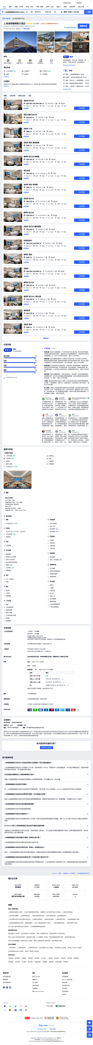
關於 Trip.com (36, 976)
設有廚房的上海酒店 (60, 947)
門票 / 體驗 (39, 7)
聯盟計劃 (64, 982)
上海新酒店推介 (21, 947)
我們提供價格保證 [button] (71, 27)
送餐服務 (8, 596)
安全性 (64, 994)
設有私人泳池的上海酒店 (75, 947)
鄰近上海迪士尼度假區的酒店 (16, 937)
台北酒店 (43, 958)
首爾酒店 (76, 958)
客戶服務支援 (7, 976)
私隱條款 (35, 988)
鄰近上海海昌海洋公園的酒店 (42, 940)
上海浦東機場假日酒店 (14, 23)
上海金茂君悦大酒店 (71, 923)
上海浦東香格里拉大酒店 (15, 912)
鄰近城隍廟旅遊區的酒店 (56, 937)
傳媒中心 (35, 979)
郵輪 (65, 7)
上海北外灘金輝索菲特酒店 (31, 912)
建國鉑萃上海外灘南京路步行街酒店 (50, 912)
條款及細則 (35, 985)
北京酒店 (17, 962)
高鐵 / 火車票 (19, 7)
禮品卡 (58, 7)
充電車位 (51, 456)
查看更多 (6, 86)
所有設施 (6, 76)
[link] (66, 3)
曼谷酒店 (56, 958)
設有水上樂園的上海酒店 (32, 951)
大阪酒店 (63, 958)
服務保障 (5, 979)
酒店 (60, 873)
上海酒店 (72, 873)
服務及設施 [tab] (21, 96)
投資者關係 (65, 976)
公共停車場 (9, 456)
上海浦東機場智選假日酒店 (16, 923)
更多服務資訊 (7, 982)
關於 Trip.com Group (38, 991)
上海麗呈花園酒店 (37, 919)
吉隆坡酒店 (37, 962)
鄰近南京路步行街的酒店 (28, 933)
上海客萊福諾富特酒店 (38, 915)
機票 (10, 7)
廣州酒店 (37, 958)
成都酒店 (51, 962)
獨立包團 (81, 7)
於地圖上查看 (67, 89)
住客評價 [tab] (12, 96)
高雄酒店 (65, 962)
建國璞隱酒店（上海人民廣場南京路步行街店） (38, 923)
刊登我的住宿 (66, 985)
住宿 (4, 7)
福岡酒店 (10, 962)
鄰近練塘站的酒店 (57, 940)
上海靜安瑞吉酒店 (49, 919)
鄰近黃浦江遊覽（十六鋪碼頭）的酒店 (37, 937)
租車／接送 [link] (29, 7)
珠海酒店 (23, 958)
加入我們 (35, 982)
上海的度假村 (12, 947)
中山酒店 (23, 962)
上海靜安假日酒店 (60, 919)
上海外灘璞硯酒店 (51, 915)
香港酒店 (17, 958)
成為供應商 (65, 991)
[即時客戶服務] (89, 1035)
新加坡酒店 (58, 962)
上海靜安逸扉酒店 (25, 915)
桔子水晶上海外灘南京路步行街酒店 (18, 926)
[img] (20, 42)
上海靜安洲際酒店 (67, 912)
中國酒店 (65, 873)
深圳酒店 (10, 958)
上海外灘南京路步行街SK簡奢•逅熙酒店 (19, 919)
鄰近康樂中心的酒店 (14, 933)
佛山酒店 (30, 962)
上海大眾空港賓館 (13, 915)
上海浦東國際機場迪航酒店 (37, 926)
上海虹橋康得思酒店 (59, 923)
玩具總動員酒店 (61, 915)
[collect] (89, 1023)
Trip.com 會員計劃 (67, 979)
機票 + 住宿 (49, 7)
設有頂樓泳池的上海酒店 (46, 947)
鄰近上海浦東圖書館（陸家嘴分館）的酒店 (20, 940)
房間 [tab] (5, 96)
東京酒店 (30, 958)
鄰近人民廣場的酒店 (42, 933)
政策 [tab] (29, 96)
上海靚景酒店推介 (33, 947)
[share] (89, 1029)
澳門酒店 (69, 958)
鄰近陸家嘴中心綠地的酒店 (57, 933)
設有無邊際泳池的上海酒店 (16, 951)
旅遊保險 (72, 7)
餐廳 (50, 458)
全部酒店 (64, 988)
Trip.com (54, 873)
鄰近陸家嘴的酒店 (70, 937)
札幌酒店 (44, 962)
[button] (73, 3)
